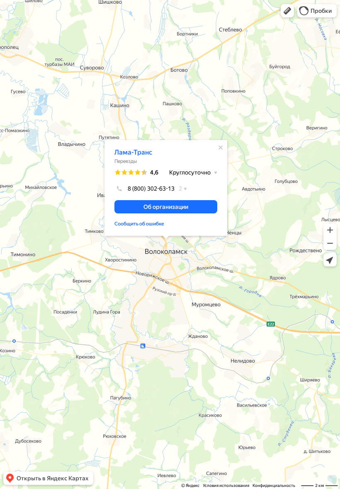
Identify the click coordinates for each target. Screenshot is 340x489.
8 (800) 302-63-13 (151, 188)
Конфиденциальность (274, 485)
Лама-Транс (133, 152)
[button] (287, 10)
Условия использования (226, 485)
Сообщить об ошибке (139, 224)
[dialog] (165, 188)
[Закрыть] (220, 147)
